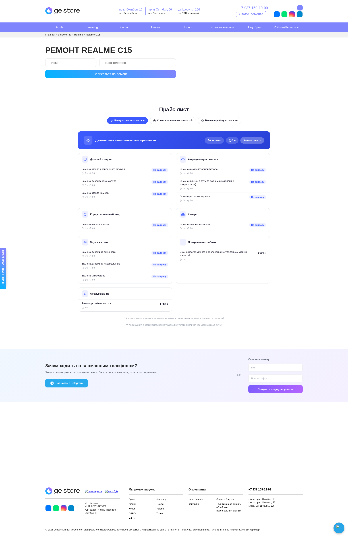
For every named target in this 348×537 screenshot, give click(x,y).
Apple (59, 27)
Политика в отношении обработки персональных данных (228, 507)
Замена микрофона (93, 275)
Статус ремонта (251, 14)
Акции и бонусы (225, 499)
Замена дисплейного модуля (99, 181)
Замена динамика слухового (99, 252)
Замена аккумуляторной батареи (199, 169)
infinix (132, 518)
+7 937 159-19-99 (253, 8)
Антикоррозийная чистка (96, 303)
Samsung (92, 27)
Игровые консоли (222, 27)
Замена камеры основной (195, 224)
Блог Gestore (195, 499)
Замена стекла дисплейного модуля (103, 169)
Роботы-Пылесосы (286, 27)
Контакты (193, 504)
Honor (188, 27)
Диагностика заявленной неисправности (125, 140)
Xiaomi (124, 27)
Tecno (159, 513)
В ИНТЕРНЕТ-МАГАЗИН (3, 267)
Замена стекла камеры (95, 193)
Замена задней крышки (95, 224)
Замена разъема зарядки (195, 196)
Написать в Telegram (69, 383)
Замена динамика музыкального (101, 263)
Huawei (156, 27)
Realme (160, 508)
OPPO (132, 513)
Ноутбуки (254, 27)
